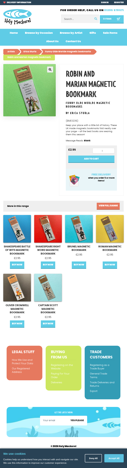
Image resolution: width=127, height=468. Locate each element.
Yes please (77, 420)
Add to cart (91, 159)
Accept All (114, 458)
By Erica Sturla (78, 113)
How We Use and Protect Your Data (22, 362)
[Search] (95, 19)
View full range (108, 206)
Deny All (93, 458)
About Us (52, 41)
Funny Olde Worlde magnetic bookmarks (88, 105)
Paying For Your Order (60, 375)
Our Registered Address (21, 370)
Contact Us (73, 41)
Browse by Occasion (39, 33)
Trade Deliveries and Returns (102, 384)
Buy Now (17, 265)
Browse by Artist (71, 33)
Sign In (104, 2)
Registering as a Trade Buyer (99, 367)
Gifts (92, 33)
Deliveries (56, 382)
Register (119, 2)
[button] (50, 69)
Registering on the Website (62, 367)
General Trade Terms (98, 375)
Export (93, 391)
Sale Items (110, 33)
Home (14, 33)
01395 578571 (114, 10)
